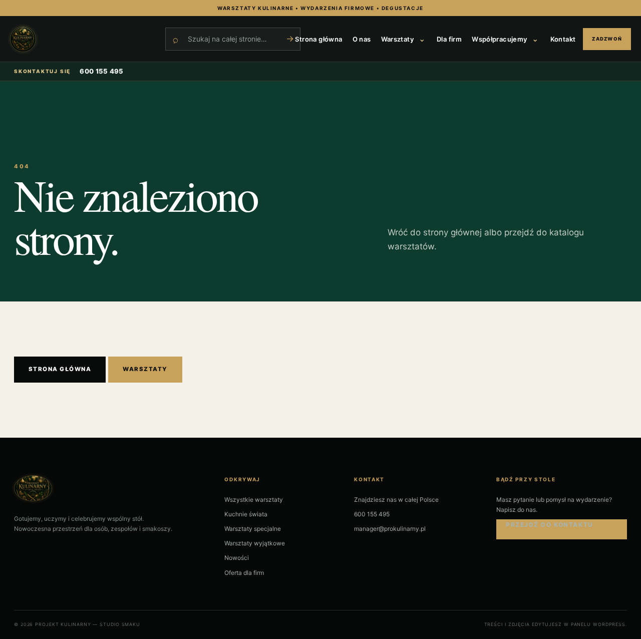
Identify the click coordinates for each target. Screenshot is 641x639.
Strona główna (318, 39)
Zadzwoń (607, 39)
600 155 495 (102, 71)
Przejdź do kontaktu (549, 524)
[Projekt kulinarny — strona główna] (82, 39)
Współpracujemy (499, 39)
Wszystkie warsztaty (253, 499)
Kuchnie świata (245, 514)
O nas (362, 39)
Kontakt (563, 39)
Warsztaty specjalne (252, 528)
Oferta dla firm (244, 572)
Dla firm (449, 39)
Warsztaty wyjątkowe (254, 543)
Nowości (236, 557)
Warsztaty (397, 39)
